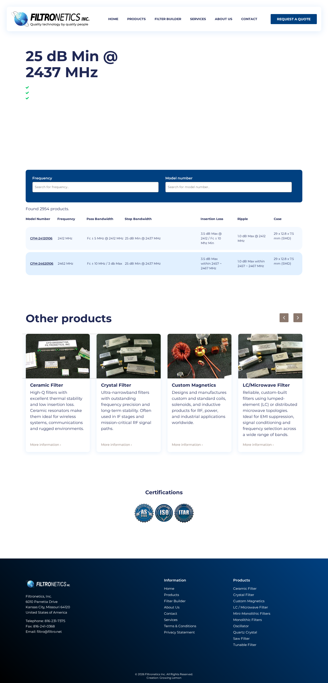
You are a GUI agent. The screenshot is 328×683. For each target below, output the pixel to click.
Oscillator (241, 626)
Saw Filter (241, 638)
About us (223, 19)
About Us (171, 607)
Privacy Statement (179, 632)
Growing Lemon (170, 677)
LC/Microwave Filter (266, 385)
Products (136, 19)
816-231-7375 (55, 621)
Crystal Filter (116, 385)
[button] (284, 317)
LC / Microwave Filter (250, 607)
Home (113, 19)
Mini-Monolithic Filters (251, 613)
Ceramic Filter (46, 385)
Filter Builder (175, 601)
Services (198, 19)
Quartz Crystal (245, 632)
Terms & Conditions (180, 626)
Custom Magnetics (194, 385)
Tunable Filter (244, 645)
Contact (249, 19)
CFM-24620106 (41, 264)
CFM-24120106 (41, 238)
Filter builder (168, 19)
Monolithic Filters (247, 620)
